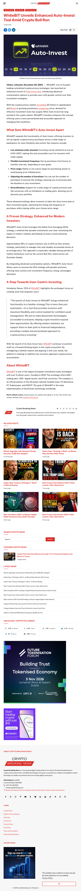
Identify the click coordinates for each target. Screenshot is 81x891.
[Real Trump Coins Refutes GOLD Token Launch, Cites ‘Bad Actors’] (59, 470)
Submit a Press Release (11, 814)
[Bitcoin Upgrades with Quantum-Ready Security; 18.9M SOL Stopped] (21, 438)
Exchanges (20, 10)
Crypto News (8, 10)
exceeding (41, 105)
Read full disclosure (30, 397)
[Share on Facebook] (5, 30)
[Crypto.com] (19, 878)
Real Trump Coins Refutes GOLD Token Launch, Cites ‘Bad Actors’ (58, 484)
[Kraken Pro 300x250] (19, 739)
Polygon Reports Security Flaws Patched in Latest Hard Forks (24, 608)
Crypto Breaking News (26, 408)
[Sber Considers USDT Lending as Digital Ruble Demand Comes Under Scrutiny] (21, 502)
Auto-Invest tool (33, 91)
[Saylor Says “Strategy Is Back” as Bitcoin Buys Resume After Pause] (59, 438)
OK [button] (59, 884)
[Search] (77, 3)
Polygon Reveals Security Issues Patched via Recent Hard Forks (25, 604)
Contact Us (7, 821)
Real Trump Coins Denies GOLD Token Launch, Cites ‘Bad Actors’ (58, 515)
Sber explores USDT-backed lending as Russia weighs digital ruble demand (29, 599)
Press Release (31, 10)
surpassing (43, 108)
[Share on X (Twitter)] (9, 30)
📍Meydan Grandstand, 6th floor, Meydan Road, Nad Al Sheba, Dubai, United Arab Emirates (34, 790)
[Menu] (4, 3)
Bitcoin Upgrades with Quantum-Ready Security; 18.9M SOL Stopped (20, 452)
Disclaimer (7, 827)
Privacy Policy (8, 824)
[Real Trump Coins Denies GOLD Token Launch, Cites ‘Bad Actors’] (59, 502)
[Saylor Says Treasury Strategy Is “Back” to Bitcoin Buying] (21, 470)
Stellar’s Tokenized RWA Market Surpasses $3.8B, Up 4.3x (23, 613)
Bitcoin (13, 108)
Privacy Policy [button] (47, 878)
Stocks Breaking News (11, 834)
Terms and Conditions (11, 831)
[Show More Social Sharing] (18, 30)
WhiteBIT (35, 288)
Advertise (7, 817)
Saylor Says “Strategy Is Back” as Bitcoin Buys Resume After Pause (59, 452)
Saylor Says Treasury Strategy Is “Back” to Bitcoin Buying (20, 484)
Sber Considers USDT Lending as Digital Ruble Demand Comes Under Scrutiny (20, 515)
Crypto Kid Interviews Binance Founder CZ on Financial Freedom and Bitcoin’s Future (44, 555)
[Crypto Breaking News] (40, 3)
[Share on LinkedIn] (13, 30)
